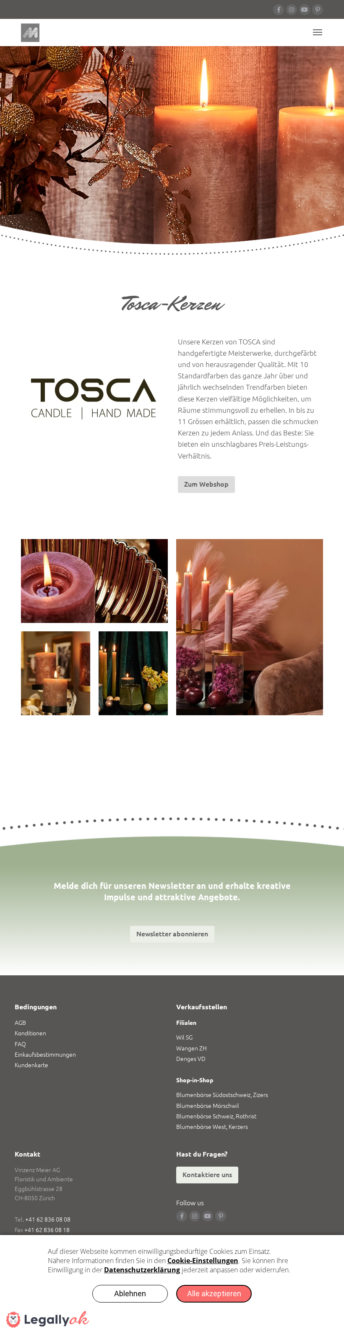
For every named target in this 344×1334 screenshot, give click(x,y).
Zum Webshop (206, 484)
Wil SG (184, 1037)
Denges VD (191, 1058)
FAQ (20, 1044)
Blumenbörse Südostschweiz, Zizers (222, 1095)
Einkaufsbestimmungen (45, 1054)
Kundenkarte (31, 1065)
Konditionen (30, 1033)
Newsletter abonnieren (172, 934)
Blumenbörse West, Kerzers (212, 1126)
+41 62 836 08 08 (47, 1219)
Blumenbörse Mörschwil (207, 1105)
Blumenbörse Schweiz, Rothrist (216, 1116)
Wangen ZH (191, 1048)
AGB (20, 1022)
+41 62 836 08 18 (47, 1230)
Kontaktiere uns (207, 1174)
